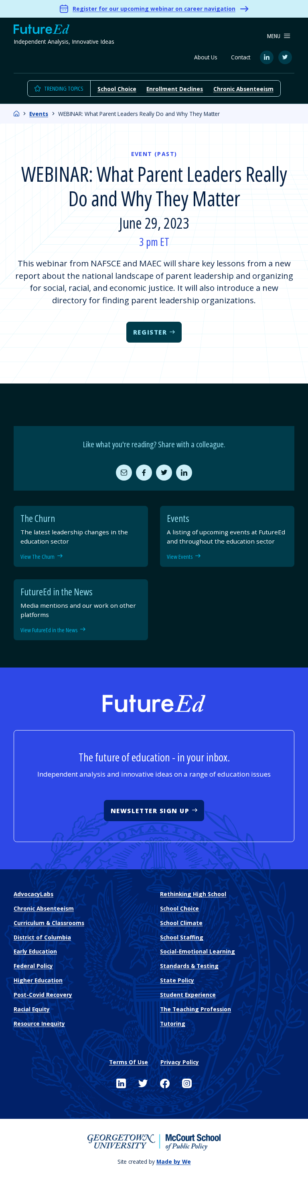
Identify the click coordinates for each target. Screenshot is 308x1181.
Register (150, 332)
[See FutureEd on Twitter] (143, 1083)
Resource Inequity (39, 1023)
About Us (205, 57)
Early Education (35, 951)
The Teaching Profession (195, 1009)
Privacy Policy (179, 1062)
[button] (278, 36)
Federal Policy (33, 966)
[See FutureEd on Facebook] (165, 1083)
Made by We (173, 1161)
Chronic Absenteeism (243, 89)
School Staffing (181, 937)
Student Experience (188, 994)
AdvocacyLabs (33, 894)
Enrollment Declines (174, 89)
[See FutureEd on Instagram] (187, 1083)
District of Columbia (42, 937)
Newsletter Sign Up (150, 811)
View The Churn (37, 556)
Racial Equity (32, 1009)
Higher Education (38, 980)
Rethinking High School (193, 894)
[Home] (16, 113)
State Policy (177, 980)
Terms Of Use (128, 1062)
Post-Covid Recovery (43, 994)
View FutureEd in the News (48, 629)
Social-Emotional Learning (197, 951)
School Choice (116, 89)
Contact (240, 57)
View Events (179, 556)
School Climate (181, 923)
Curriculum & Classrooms (49, 923)
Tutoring (172, 1023)
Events (38, 114)
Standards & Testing (189, 966)
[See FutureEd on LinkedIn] (121, 1083)
